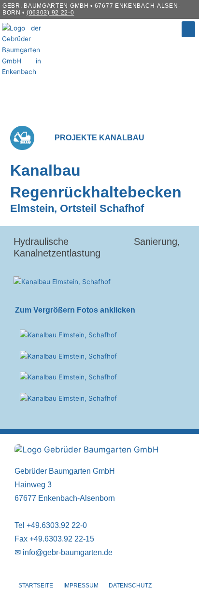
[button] (188, 29)
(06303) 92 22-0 (50, 12)
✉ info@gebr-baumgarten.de (63, 552)
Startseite (35, 585)
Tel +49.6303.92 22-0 (50, 525)
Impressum (81, 585)
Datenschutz (130, 585)
